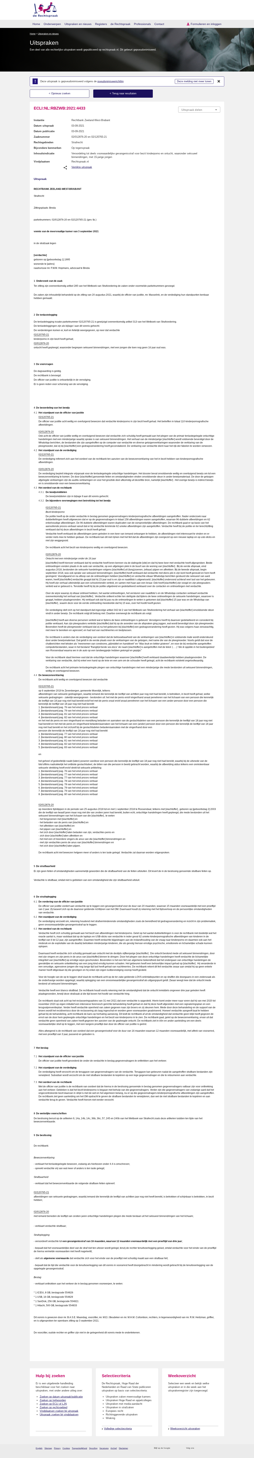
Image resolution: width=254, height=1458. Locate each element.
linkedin (213, 1448)
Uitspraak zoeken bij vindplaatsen (59, 1414)
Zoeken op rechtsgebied (53, 1407)
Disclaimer (123, 1448)
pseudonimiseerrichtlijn (110, 81)
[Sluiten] (219, 81)
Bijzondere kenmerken (47, 147)
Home (36, 24)
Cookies (66, 1448)
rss (174, 1448)
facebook (203, 1448)
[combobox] (199, 109)
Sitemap (48, 1448)
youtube (218, 1448)
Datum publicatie (44, 131)
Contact (159, 24)
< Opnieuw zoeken (59, 93)
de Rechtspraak (120, 24)
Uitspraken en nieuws (77, 24)
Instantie (39, 120)
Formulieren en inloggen (206, 24)
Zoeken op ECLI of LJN (53, 1403)
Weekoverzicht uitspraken (185, 1428)
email (179, 1448)
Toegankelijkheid (79, 1448)
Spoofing (93, 1448)
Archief (114, 1448)
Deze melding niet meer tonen (194, 81)
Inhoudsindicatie (44, 153)
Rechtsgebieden (43, 142)
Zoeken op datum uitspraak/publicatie (61, 1396)
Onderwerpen (52, 24)
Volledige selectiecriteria (118, 1428)
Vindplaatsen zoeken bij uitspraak (59, 1410)
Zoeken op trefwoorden (53, 1400)
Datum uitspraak (44, 125)
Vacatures (104, 1448)
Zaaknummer (42, 136)
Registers (101, 24)
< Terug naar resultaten (123, 93)
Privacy (57, 1448)
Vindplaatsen (42, 161)
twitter (197, 1448)
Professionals (142, 24)
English (39, 1448)
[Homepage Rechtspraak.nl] (44, 9)
